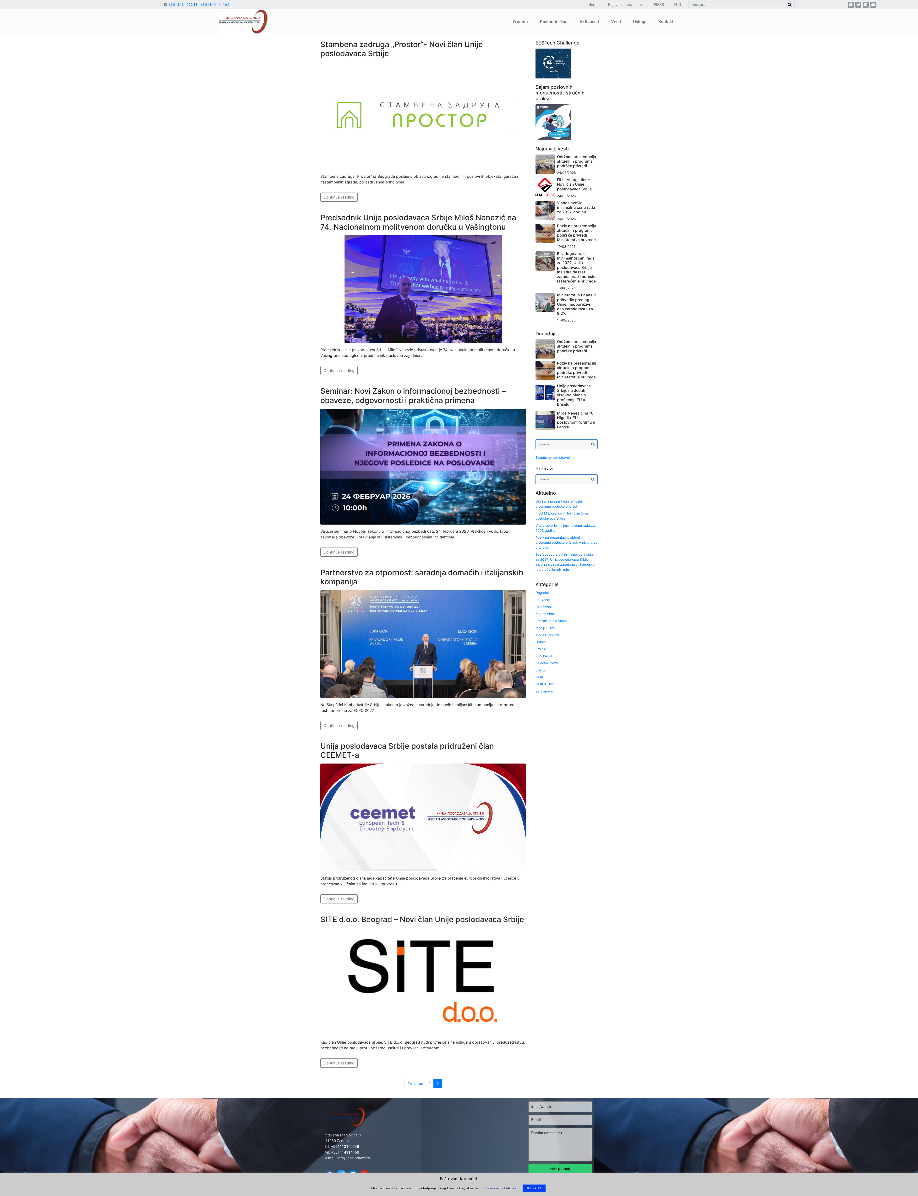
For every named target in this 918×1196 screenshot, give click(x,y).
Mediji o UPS (545, 628)
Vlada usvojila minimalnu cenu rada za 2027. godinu (576, 207)
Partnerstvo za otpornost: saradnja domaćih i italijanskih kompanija (421, 577)
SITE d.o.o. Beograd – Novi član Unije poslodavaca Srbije (422, 919)
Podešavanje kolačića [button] (501, 1188)
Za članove (544, 691)
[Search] (789, 4)
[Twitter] (858, 5)
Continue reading (339, 197)
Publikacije (544, 656)
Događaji (542, 593)
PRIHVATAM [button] (534, 1188)
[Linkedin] (866, 5)
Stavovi (541, 670)
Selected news (547, 663)
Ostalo (541, 642)
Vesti (539, 677)
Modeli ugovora (548, 635)
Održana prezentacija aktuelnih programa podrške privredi (576, 161)
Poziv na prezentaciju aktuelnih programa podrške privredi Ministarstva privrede (576, 232)
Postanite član (554, 21)
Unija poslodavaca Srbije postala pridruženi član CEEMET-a (407, 750)
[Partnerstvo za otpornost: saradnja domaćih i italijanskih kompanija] (423, 643)
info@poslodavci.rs (353, 1158)
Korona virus (545, 614)
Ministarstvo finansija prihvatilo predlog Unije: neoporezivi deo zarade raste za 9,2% (576, 304)
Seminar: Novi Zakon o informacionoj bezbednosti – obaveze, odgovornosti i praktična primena (413, 395)
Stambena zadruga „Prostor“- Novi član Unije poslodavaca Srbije (401, 49)
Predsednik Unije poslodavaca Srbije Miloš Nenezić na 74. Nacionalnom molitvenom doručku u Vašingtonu (418, 222)
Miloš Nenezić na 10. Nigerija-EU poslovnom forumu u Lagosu (576, 420)
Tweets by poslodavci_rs (555, 457)
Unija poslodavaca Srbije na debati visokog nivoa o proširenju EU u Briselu (574, 395)
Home (593, 4)
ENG (677, 4)
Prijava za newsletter (625, 4)
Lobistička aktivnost (551, 621)
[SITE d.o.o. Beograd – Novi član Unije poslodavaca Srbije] (423, 981)
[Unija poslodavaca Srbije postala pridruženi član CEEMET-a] (423, 817)
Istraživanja (544, 607)
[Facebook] (851, 5)
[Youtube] (873, 5)
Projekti (541, 649)
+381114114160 (215, 4)
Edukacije (543, 600)
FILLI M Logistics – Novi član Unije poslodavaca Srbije (574, 184)
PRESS (658, 4)
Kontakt (665, 21)
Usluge (639, 21)
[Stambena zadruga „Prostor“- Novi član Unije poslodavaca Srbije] (423, 115)
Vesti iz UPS (545, 684)
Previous (415, 1083)
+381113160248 (183, 4)
